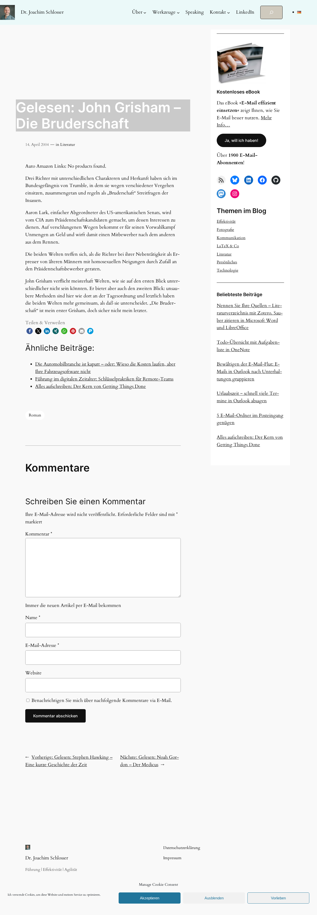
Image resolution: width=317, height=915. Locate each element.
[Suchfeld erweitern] (271, 12)
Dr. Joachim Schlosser (42, 12)
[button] (29, 331)
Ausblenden (214, 898)
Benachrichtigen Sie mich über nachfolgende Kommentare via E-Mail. (101, 700)
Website (33, 673)
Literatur (67, 144)
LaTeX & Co (228, 246)
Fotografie (225, 229)
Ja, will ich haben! (241, 140)
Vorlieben (278, 898)
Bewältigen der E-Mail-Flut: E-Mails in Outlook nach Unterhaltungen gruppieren (249, 371)
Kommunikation (231, 238)
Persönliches (227, 262)
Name (32, 617)
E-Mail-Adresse (42, 645)
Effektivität (226, 221)
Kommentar (38, 534)
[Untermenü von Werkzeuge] (178, 12)
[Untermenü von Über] (144, 12)
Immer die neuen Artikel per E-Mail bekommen (73, 605)
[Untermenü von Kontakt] (228, 12)
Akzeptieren (149, 898)
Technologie (227, 270)
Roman (35, 415)
